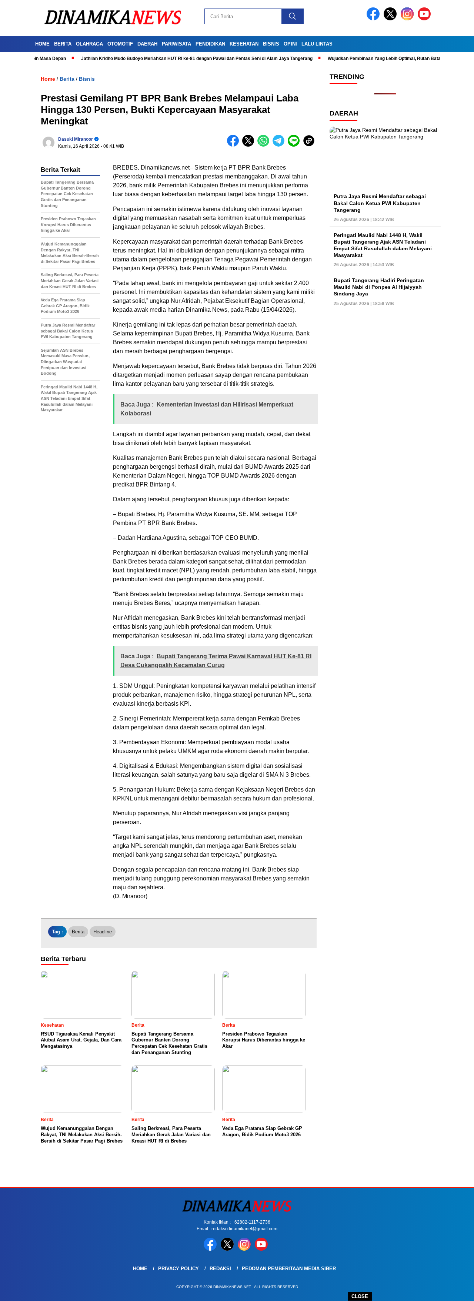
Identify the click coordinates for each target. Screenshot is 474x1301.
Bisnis (271, 44)
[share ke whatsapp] (265, 145)
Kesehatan (244, 44)
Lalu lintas (317, 44)
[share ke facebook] (234, 145)
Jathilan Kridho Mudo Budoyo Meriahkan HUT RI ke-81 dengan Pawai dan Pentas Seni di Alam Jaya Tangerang (171, 58)
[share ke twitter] (249, 145)
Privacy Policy (178, 1268)
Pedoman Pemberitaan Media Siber (289, 1268)
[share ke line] (295, 145)
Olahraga (89, 44)
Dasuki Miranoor (75, 139)
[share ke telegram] (280, 145)
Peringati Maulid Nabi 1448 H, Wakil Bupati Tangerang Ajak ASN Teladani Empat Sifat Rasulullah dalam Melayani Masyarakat (383, 245)
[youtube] (425, 18)
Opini (290, 44)
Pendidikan (210, 44)
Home (42, 44)
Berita (62, 44)
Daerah (147, 44)
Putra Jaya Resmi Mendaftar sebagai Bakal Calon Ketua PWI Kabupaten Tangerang (380, 203)
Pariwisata (176, 44)
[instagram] (408, 18)
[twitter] (391, 18)
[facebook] (374, 18)
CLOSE (359, 1296)
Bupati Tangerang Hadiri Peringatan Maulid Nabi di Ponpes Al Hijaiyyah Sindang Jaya (379, 287)
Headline (102, 931)
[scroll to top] (453, 1289)
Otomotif (120, 44)
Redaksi (220, 1268)
